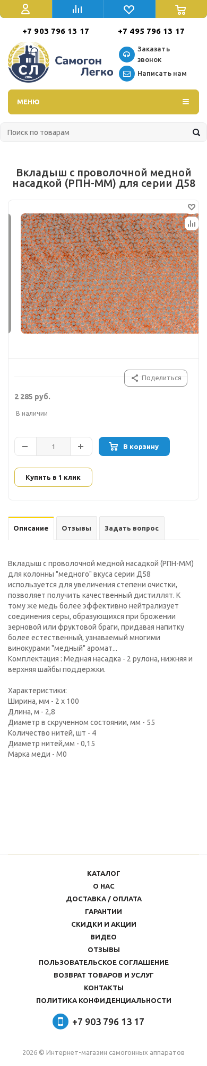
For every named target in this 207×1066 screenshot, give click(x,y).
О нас (104, 886)
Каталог (103, 873)
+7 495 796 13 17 (151, 30)
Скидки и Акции (103, 924)
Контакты (104, 987)
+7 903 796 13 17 (55, 30)
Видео (103, 936)
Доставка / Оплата (104, 898)
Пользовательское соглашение (104, 962)
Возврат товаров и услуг (104, 975)
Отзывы (104, 949)
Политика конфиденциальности (103, 1000)
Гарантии (103, 911)
